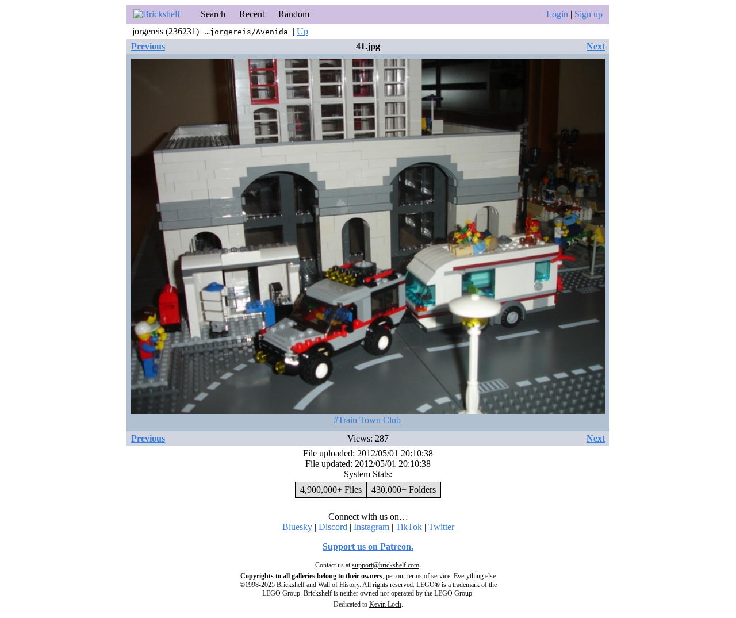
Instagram (371, 527)
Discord (333, 527)
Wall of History (338, 585)
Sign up (588, 14)
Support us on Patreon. (368, 546)
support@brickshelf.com (385, 565)
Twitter (441, 527)
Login (557, 14)
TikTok (409, 527)
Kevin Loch (385, 604)
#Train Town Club (367, 420)
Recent (251, 14)
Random (293, 14)
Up (302, 31)
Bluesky (297, 527)
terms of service (428, 576)
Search (213, 14)
